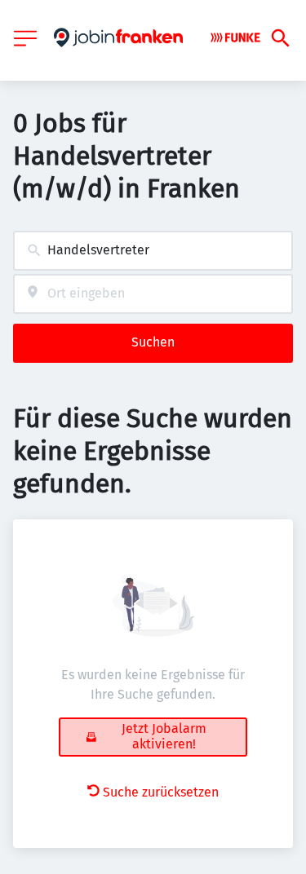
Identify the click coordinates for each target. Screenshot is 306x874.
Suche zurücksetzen (161, 792)
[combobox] (153, 251)
